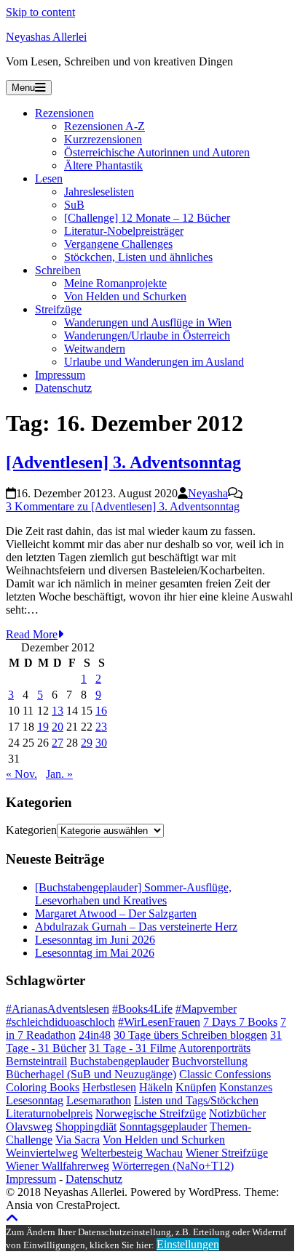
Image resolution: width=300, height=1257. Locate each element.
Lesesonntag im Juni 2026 (95, 939)
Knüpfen (195, 1087)
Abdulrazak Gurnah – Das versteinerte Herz (136, 926)
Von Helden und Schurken (125, 296)
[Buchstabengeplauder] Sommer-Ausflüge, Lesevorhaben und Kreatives (133, 894)
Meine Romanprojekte (115, 283)
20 (57, 726)
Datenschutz (63, 388)
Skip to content (40, 12)
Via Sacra (77, 1139)
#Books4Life (142, 1009)
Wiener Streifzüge (227, 1152)
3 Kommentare (123, 506)
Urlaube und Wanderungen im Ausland (154, 362)
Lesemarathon (98, 1100)
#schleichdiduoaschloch (60, 1022)
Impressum (60, 375)
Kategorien (31, 830)
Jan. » (59, 774)
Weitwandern (94, 348)
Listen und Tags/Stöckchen (196, 1100)
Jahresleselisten (99, 191)
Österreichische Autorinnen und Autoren (157, 152)
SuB (74, 204)
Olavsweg (29, 1126)
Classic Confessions (225, 1074)
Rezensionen (64, 113)
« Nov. (21, 774)
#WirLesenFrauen (159, 1022)
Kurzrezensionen (103, 139)
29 (86, 742)
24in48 (95, 1035)
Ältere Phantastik (103, 165)
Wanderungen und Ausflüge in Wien (148, 322)
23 (101, 726)
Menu (23, 87)
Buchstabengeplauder (119, 1061)
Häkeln (156, 1087)
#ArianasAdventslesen (57, 1009)
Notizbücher (237, 1113)
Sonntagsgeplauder (163, 1126)
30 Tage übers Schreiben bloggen (190, 1035)
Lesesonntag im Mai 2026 (94, 953)
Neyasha (208, 493)
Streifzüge (58, 309)
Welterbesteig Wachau (132, 1152)
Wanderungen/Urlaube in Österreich (147, 335)
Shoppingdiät (86, 1126)
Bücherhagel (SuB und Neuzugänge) (91, 1074)
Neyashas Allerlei (46, 37)
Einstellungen (188, 1244)
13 (57, 710)
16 (101, 710)
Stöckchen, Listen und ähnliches (138, 257)
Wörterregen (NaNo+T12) (173, 1166)
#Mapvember (206, 1009)
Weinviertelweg (42, 1152)
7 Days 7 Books (240, 1022)
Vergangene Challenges (118, 244)
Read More (32, 634)
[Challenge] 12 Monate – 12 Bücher (147, 218)
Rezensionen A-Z (104, 126)
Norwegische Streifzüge (150, 1113)
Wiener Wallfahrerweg (57, 1166)
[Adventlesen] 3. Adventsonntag (123, 462)
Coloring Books (42, 1087)
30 (101, 742)
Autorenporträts (214, 1048)
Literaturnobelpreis (49, 1113)
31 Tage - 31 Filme (132, 1048)
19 (43, 726)
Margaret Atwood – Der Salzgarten (116, 913)
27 (57, 742)
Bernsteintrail (36, 1061)
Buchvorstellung (210, 1061)
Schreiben (58, 270)
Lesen (49, 178)
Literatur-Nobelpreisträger (123, 231)
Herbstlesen (109, 1087)
